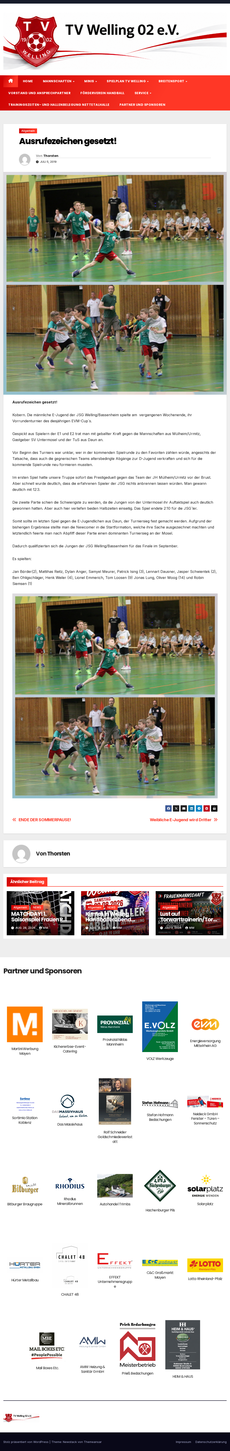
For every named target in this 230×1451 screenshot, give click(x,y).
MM (45, 927)
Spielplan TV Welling (127, 81)
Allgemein (28, 130)
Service (142, 93)
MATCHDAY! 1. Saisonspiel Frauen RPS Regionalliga (40, 919)
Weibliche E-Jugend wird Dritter (181, 819)
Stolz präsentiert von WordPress (26, 1442)
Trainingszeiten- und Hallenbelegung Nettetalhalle (59, 104)
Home (28, 81)
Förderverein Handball (102, 93)
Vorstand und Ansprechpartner (39, 93)
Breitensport (172, 81)
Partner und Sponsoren (142, 104)
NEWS (37, 907)
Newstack (70, 1442)
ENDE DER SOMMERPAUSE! (45, 819)
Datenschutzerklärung (211, 1442)
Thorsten (50, 156)
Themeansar (93, 1442)
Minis (89, 81)
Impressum (183, 1442)
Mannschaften (58, 81)
